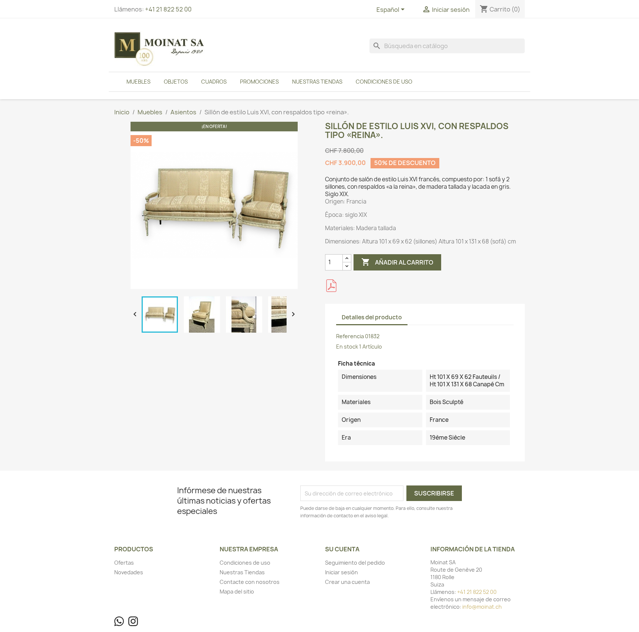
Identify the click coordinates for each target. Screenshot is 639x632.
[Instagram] (133, 621)
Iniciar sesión (341, 572)
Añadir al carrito (397, 262)
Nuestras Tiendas (317, 81)
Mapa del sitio (237, 591)
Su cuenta (342, 549)
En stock (347, 346)
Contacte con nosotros (250, 581)
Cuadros (214, 81)
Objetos (176, 81)
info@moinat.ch (482, 606)
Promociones (259, 81)
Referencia (350, 336)
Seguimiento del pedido (355, 562)
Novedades (128, 572)
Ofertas (124, 562)
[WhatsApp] (119, 621)
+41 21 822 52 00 (168, 9)
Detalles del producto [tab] (372, 317)
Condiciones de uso (384, 81)
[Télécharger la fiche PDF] (331, 285)
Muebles (138, 81)
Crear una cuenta (347, 581)
